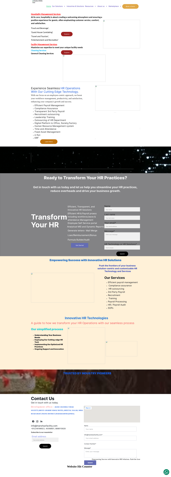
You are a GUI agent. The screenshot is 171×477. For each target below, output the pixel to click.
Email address (39, 436)
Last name (109, 214)
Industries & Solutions (75, 6)
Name (107, 206)
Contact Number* (90, 444)
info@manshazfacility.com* (93, 435)
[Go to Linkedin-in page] (41, 421)
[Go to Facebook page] (34, 421)
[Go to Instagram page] (38, 421)
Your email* (110, 223)
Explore (66, 34)
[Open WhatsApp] (166, 472)
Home (48, 6)
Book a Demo (130, 6)
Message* (109, 231)
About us (101, 6)
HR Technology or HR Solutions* (120, 244)
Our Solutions (57, 6)
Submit (122, 254)
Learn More (49, 142)
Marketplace (114, 6)
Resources (89, 6)
